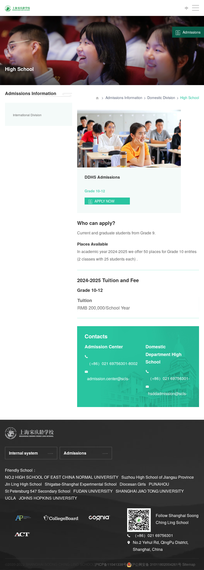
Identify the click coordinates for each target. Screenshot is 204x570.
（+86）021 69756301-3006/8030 (169, 378)
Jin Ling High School (23, 484)
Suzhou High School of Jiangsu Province (157, 477)
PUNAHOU (159, 484)
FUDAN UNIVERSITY (93, 491)
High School (189, 97)
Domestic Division (161, 97)
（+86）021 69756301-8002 (112, 363)
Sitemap (188, 564)
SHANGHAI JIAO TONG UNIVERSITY (150, 491)
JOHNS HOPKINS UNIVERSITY (48, 498)
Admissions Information (123, 97)
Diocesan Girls (133, 484)
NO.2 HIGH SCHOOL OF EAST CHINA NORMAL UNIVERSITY (61, 477)
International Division (27, 115)
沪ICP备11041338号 (111, 564)
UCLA (10, 498)
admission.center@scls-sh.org (108, 379)
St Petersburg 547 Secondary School (37, 491)
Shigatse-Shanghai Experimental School (81, 484)
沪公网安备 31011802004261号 (156, 564)
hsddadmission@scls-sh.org (167, 394)
